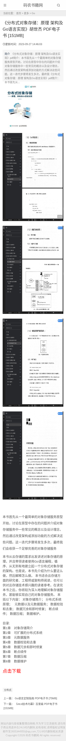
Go (33, 13)
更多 (26, 13)
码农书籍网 (33, 5)
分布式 (7, 690)
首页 (18, 13)
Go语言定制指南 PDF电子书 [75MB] (36, 698)
